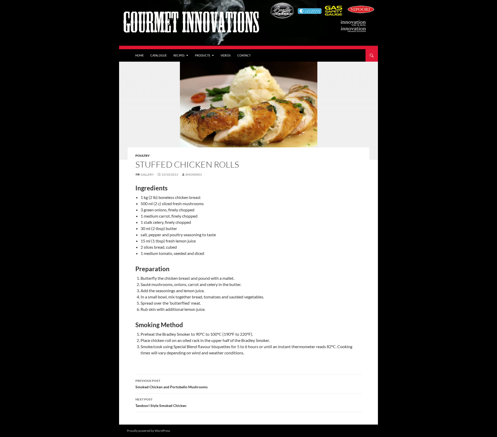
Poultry (142, 155)
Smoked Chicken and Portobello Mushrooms (171, 384)
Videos (226, 55)
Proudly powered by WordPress (148, 431)
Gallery (147, 174)
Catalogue (158, 55)
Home (139, 55)
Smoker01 (193, 174)
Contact (244, 55)
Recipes (179, 55)
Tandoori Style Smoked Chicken (160, 402)
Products (202, 55)
